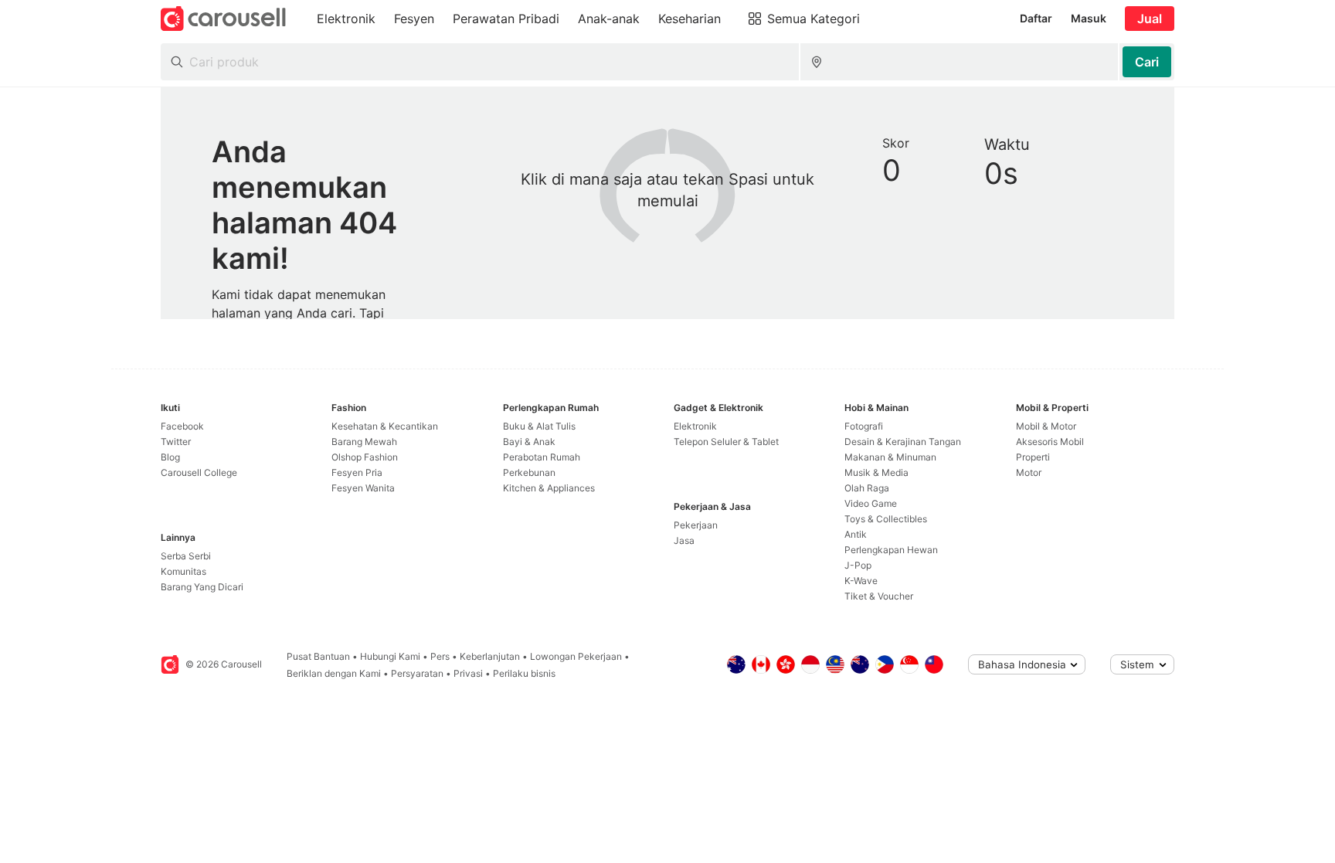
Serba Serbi (186, 556)
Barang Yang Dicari (202, 587)
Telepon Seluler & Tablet (726, 441)
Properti (1033, 457)
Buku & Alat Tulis (539, 426)
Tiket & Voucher (878, 596)
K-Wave (861, 580)
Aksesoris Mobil (1050, 441)
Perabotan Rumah (541, 457)
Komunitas (183, 571)
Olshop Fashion (364, 457)
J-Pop (857, 565)
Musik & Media (876, 472)
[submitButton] (1147, 61)
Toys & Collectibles (885, 519)
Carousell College (199, 472)
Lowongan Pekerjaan (576, 656)
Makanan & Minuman (890, 457)
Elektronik (695, 426)
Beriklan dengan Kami (334, 673)
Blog (170, 457)
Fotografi (863, 426)
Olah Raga (866, 488)
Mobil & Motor (1046, 426)
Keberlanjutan (490, 656)
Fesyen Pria (356, 472)
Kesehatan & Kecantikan (384, 426)
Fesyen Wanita (363, 488)
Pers (440, 656)
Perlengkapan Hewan (891, 550)
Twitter (176, 441)
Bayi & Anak (529, 441)
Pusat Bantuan (318, 656)
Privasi (468, 673)
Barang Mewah (364, 441)
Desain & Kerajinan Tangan (902, 441)
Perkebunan (529, 472)
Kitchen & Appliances (549, 488)
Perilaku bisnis (524, 673)
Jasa (684, 540)
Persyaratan (417, 673)
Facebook (182, 426)
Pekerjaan (696, 525)
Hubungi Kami (390, 656)
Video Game (870, 503)
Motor (1028, 472)
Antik (855, 534)
